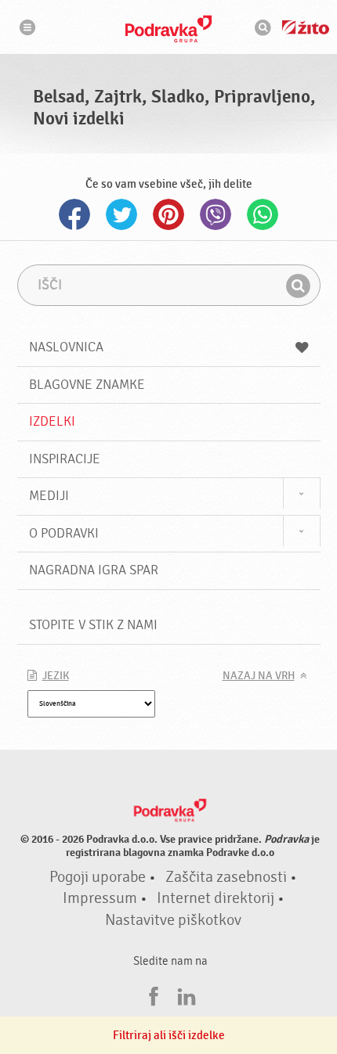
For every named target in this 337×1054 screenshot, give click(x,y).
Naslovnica (66, 347)
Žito (305, 27)
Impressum (100, 898)
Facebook (74, 214)
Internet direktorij (215, 898)
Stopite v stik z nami (93, 624)
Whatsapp (262, 214)
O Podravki (64, 533)
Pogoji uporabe (97, 877)
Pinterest (168, 214)
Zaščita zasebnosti (226, 877)
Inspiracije (64, 458)
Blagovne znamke (87, 384)
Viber (215, 214)
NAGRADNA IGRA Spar (93, 570)
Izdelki (52, 421)
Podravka (168, 29)
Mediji (49, 495)
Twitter (121, 214)
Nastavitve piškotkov (173, 920)
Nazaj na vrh (259, 676)
